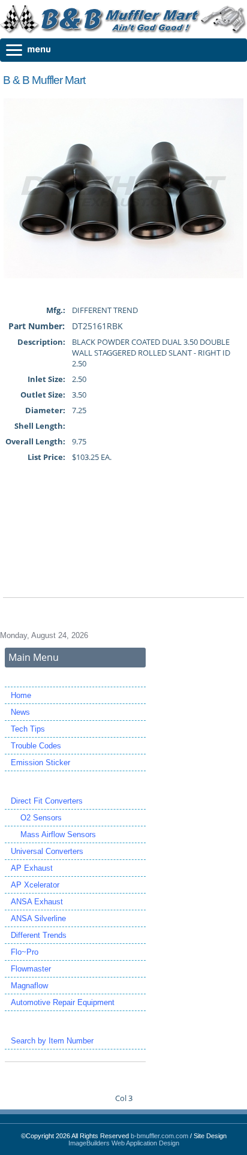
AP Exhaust (32, 868)
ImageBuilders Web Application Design (123, 1143)
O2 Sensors (36, 817)
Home (21, 695)
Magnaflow (29, 985)
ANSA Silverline (38, 918)
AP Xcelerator (35, 884)
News (20, 712)
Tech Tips (28, 728)
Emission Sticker (40, 762)
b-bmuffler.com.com (159, 1135)
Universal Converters (47, 851)
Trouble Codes (36, 745)
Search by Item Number (52, 1040)
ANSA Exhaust (37, 901)
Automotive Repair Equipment (63, 1002)
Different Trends (39, 935)
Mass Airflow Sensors (53, 834)
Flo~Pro (24, 952)
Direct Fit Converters (47, 800)
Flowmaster (31, 968)
